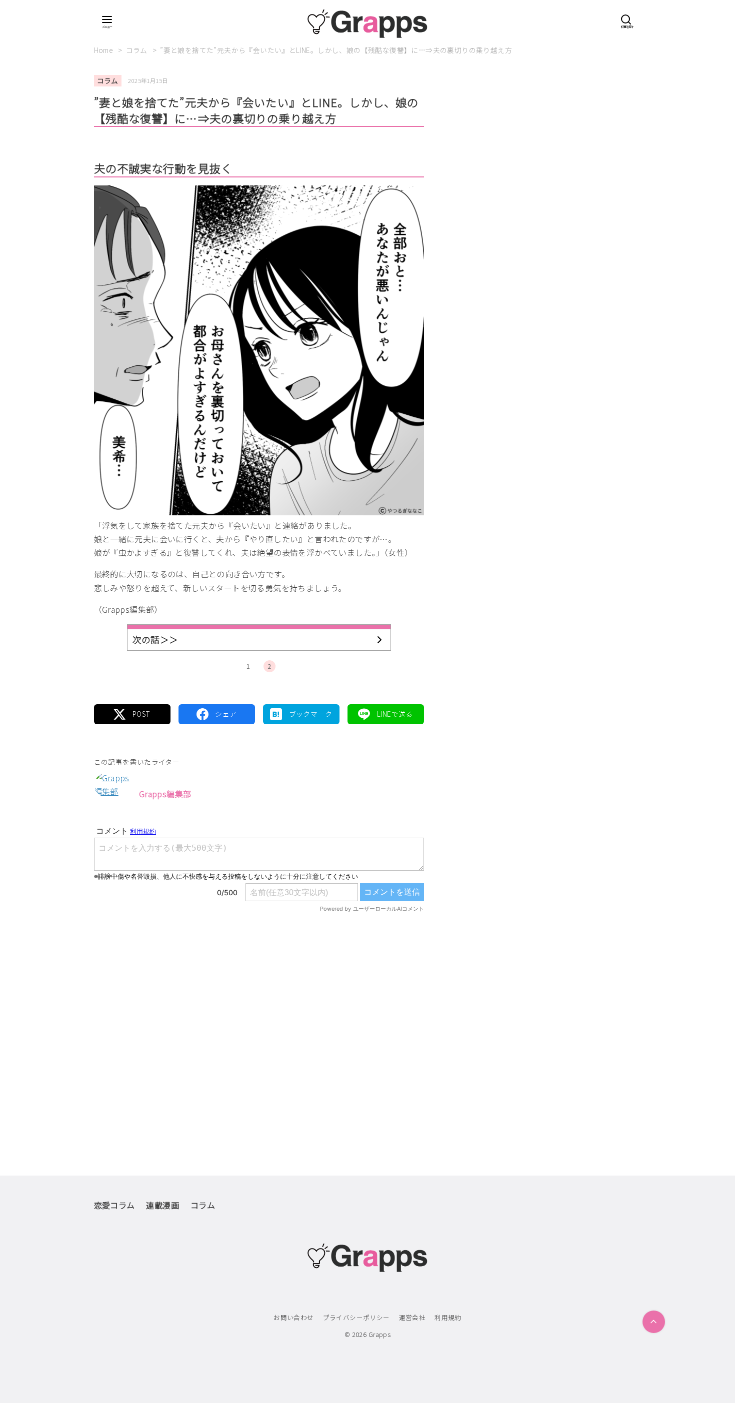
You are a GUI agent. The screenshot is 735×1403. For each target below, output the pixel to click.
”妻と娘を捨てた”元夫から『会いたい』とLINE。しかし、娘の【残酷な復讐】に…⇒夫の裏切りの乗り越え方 (336, 50)
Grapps (379, 1334)
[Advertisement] (259, 1023)
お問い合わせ (294, 1317)
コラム (138, 50)
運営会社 (412, 1317)
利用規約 (448, 1317)
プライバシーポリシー (356, 1317)
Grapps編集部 (165, 794)
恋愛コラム (114, 1205)
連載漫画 (162, 1205)
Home (104, 50)
